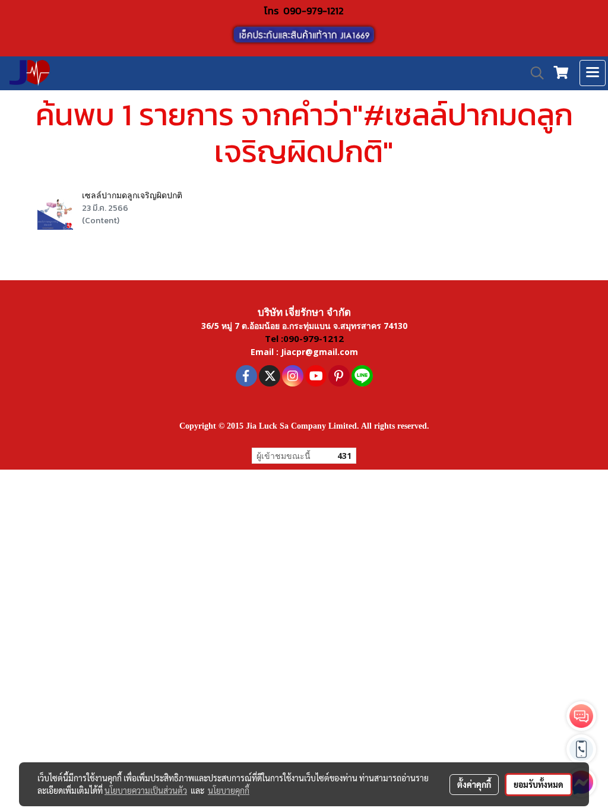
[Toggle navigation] (593, 73)
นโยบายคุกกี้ (228, 790)
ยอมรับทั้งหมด (538, 784)
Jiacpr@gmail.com (319, 351)
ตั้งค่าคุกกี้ (474, 784)
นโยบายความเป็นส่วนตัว (145, 790)
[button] (533, 73)
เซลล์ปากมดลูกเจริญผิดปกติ (132, 195)
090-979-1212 (313, 11)
